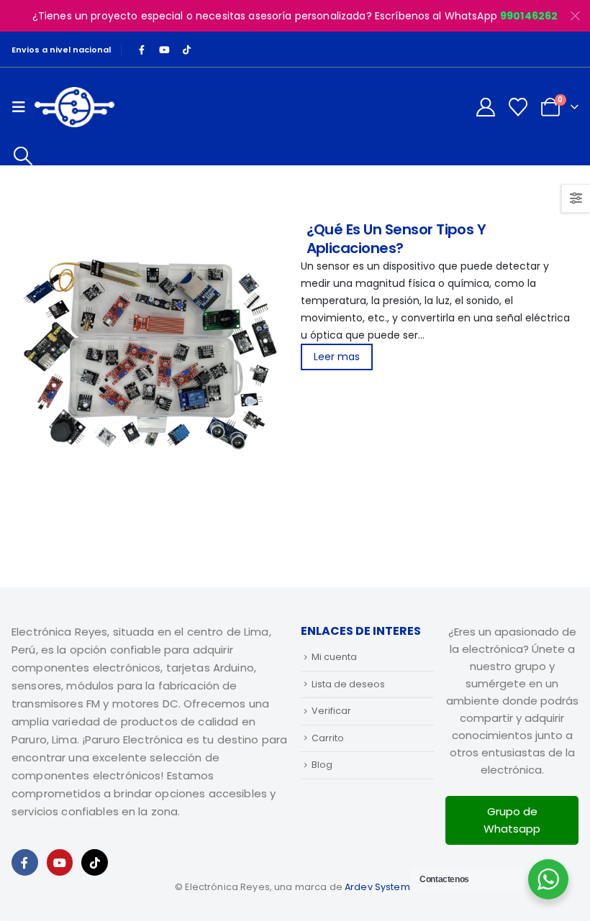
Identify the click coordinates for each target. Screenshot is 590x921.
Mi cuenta (334, 657)
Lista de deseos (348, 684)
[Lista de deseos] (518, 107)
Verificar (331, 711)
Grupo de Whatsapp (512, 820)
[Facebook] (141, 49)
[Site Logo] (74, 107)
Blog (322, 765)
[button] (23, 156)
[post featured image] (150, 355)
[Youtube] (164, 49)
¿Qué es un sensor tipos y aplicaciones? (396, 238)
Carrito (328, 738)
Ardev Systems (380, 887)
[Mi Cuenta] (485, 107)
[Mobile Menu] (23, 107)
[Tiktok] (186, 49)
